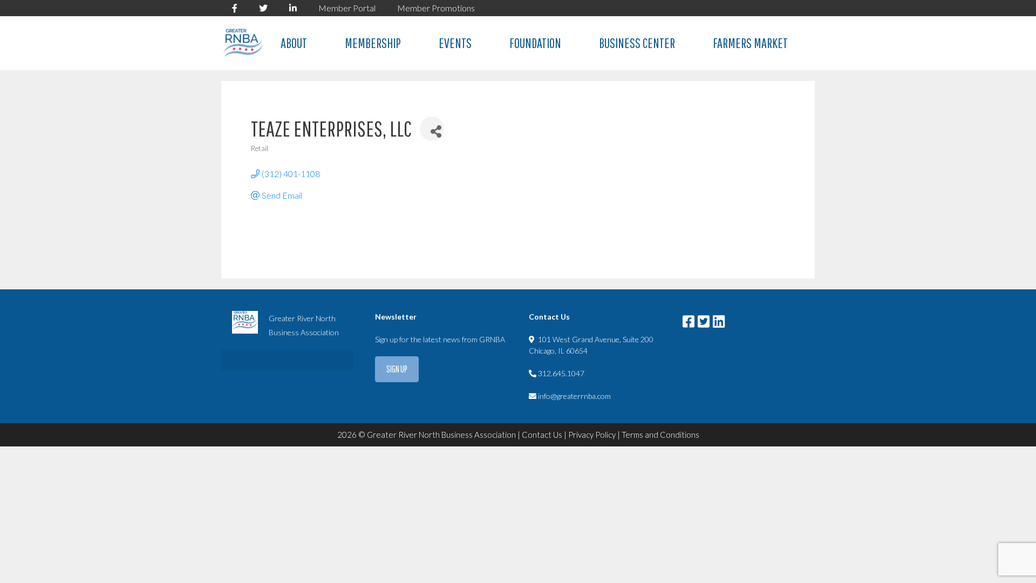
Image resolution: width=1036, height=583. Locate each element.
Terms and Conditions (660, 434)
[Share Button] (432, 129)
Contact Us (542, 434)
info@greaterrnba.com (574, 396)
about (294, 43)
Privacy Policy (592, 434)
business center (637, 43)
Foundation (535, 43)
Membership (373, 43)
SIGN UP (396, 369)
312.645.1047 (561, 373)
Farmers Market (750, 43)
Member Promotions (436, 8)
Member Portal (347, 8)
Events (455, 43)
